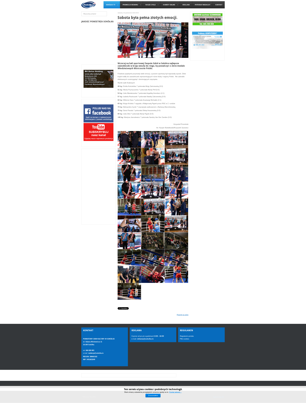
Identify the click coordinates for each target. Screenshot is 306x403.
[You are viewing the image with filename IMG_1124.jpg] (153, 173)
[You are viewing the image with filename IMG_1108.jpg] (153, 156)
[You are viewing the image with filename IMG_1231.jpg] (153, 257)
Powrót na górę (182, 315)
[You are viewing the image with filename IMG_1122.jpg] (129, 173)
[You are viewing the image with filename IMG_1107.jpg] (129, 156)
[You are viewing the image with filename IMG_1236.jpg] (129, 291)
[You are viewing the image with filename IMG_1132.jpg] (129, 190)
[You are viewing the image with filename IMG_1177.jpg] (129, 223)
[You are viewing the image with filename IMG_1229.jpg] (176, 240)
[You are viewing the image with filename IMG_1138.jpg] (176, 190)
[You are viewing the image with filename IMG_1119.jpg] (176, 156)
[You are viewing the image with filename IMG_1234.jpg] (153, 274)
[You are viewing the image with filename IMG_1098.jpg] (176, 139)
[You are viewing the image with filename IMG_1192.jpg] (153, 223)
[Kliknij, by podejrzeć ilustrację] (153, 40)
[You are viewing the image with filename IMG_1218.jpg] (176, 223)
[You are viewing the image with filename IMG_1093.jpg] (153, 139)
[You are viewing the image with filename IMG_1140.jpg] (129, 207)
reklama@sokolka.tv (145, 339)
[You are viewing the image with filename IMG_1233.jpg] (129, 274)
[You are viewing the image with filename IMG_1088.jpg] (129, 139)
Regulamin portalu (187, 336)
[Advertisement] (98, 187)
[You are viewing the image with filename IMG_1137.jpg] (153, 190)
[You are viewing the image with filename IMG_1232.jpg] (176, 257)
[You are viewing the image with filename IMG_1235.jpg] (176, 274)
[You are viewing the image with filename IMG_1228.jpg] (153, 240)
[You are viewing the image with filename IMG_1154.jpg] (153, 207)
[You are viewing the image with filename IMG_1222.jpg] (129, 240)
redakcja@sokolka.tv (96, 353)
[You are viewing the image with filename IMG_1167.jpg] (176, 207)
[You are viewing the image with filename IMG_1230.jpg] (129, 257)
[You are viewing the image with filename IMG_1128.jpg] (176, 173)
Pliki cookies (184, 339)
